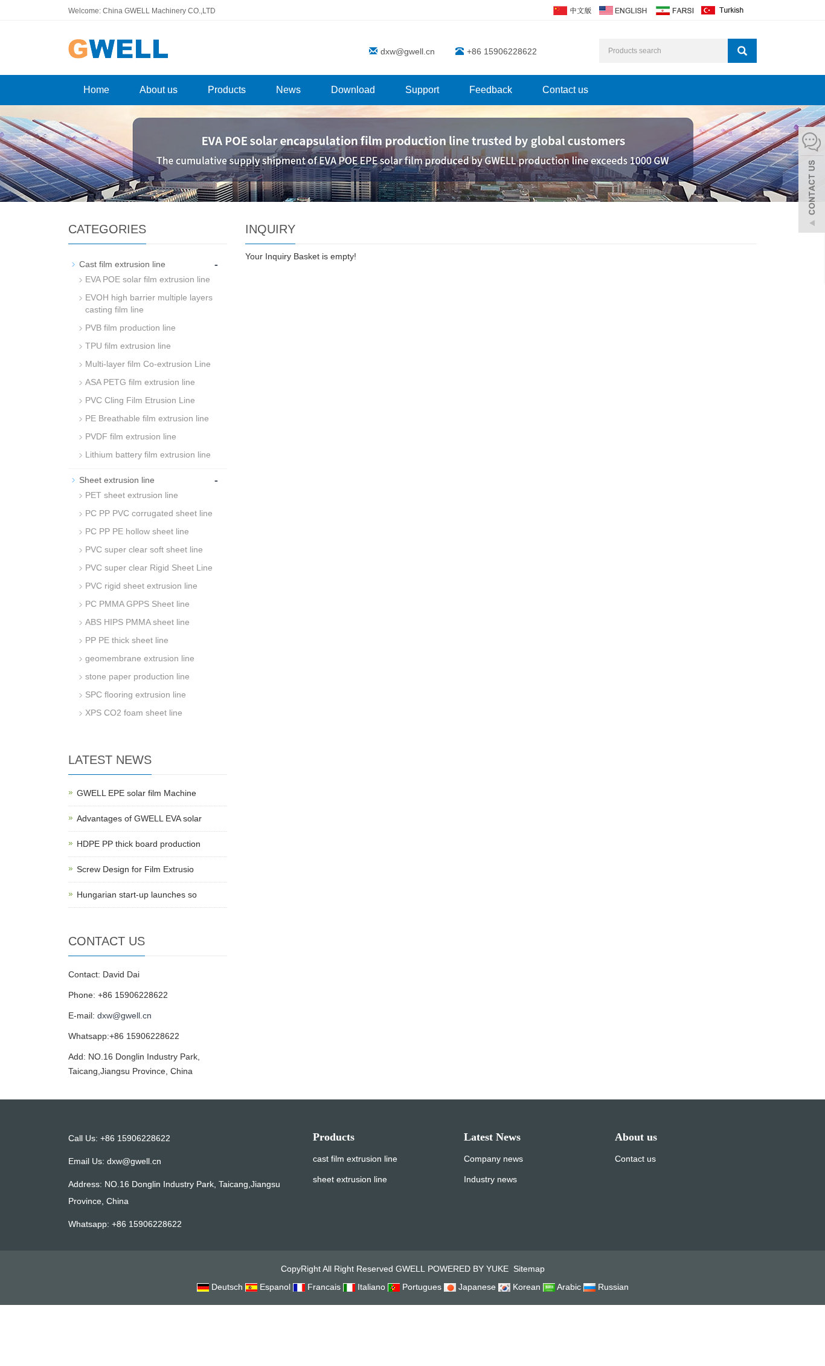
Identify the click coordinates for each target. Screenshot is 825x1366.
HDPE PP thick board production (139, 844)
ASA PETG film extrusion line (140, 382)
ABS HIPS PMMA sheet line (137, 622)
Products (227, 90)
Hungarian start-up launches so (137, 894)
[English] (623, 9)
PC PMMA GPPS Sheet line (137, 604)
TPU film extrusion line (128, 346)
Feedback (490, 90)
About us (159, 90)
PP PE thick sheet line (127, 640)
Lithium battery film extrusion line (148, 454)
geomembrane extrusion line (139, 658)
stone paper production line (137, 676)
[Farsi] (674, 9)
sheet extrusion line (350, 1179)
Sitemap (529, 1269)
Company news (493, 1159)
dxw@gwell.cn (407, 51)
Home (96, 90)
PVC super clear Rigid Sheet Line (149, 567)
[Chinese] (571, 9)
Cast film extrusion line (122, 264)
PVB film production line (130, 327)
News (288, 90)
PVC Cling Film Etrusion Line (140, 400)
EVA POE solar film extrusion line (147, 279)
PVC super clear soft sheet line (144, 549)
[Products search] (742, 51)
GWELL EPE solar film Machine (136, 793)
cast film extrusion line (355, 1159)
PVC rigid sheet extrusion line (141, 586)
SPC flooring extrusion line (135, 694)
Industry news (490, 1179)
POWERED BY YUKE (469, 1269)
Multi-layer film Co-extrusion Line (148, 364)
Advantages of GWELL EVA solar (139, 818)
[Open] (811, 181)
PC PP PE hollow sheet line (137, 531)
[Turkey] (723, 9)
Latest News (492, 1137)
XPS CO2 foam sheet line (133, 712)
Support (422, 90)
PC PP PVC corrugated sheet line (149, 513)
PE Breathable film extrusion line (147, 418)
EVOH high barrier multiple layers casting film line (149, 303)
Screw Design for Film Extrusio (135, 869)
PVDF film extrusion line (130, 436)
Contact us (565, 90)
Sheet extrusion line (117, 480)
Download (353, 90)
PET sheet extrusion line (131, 495)
